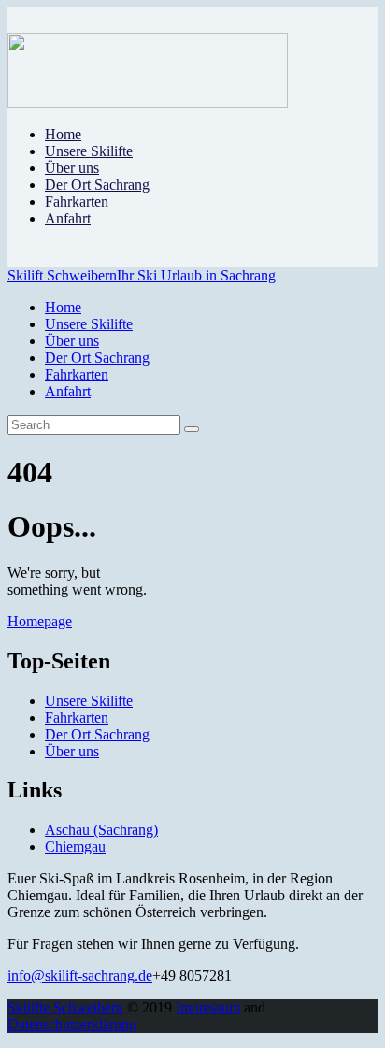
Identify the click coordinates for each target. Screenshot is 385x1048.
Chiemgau (75, 846)
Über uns (72, 751)
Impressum (208, 1007)
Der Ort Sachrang (97, 734)
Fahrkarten (76, 717)
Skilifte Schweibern (65, 1007)
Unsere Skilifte (89, 701)
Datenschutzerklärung (71, 1024)
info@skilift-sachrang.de (79, 975)
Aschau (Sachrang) (101, 830)
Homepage (39, 621)
